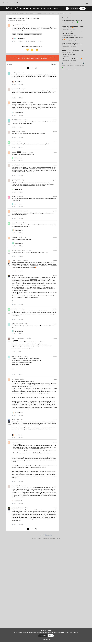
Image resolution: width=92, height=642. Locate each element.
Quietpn (13, 141)
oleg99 (13, 196)
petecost (13, 165)
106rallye (14, 419)
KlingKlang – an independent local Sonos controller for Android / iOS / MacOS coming (72, 49)
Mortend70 (14, 356)
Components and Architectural (69, 41)
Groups (49, 8)
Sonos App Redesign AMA (68, 54)
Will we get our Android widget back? (71, 59)
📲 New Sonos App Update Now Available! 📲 (73, 63)
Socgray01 (14, 25)
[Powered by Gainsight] (46, 535)
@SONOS (14, 198)
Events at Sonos (65, 56)
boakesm (14, 119)
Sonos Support (18, 290)
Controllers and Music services (43, 13)
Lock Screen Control (36, 34)
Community (8, 13)
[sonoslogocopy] (46, 3)
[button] (74, 8)
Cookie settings (45, 538)
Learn (8, 3)
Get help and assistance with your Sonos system (23, 13)
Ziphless (13, 89)
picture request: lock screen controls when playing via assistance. (72, 32)
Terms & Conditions (36, 538)
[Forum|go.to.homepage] (18, 8)
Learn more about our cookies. (71, 632)
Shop (4, 3)
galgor (13, 379)
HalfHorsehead (15, 323)
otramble (14, 222)
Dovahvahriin (15, 507)
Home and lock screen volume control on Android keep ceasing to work (72, 21)
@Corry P (22, 144)
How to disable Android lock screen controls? (73, 65)
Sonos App (20, 34)
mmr (13, 309)
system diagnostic (29, 288)
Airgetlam (14, 275)
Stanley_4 (14, 338)
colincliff (13, 73)
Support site (55, 8)
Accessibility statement (55, 538)
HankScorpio (14, 237)
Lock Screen (27, 34)
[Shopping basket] (87, 3)
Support (13, 3)
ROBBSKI (14, 211)
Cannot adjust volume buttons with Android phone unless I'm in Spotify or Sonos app (72, 44)
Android (14, 34)
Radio (18, 3)
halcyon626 (14, 250)
